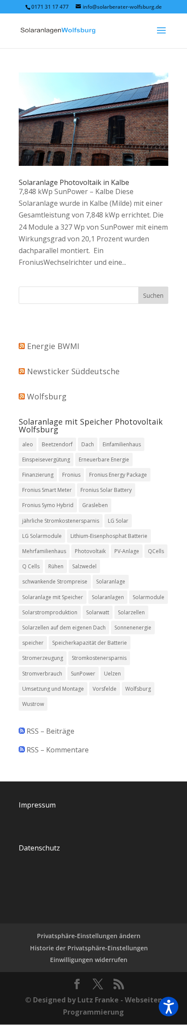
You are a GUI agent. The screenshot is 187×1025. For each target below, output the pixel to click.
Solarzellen (131, 612)
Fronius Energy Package (118, 474)
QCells (156, 551)
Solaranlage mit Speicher (52, 597)
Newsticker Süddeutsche (73, 371)
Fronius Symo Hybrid (47, 505)
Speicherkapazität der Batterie (89, 642)
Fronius (71, 474)
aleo (27, 444)
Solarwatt (97, 612)
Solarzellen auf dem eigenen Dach (64, 627)
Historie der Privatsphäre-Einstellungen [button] (89, 948)
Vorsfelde (105, 688)
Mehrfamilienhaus (44, 551)
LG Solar (118, 520)
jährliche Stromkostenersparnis (60, 520)
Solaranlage (110, 581)
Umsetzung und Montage (53, 688)
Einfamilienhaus (122, 444)
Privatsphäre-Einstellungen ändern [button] (88, 936)
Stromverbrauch (42, 673)
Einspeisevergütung (46, 459)
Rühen (55, 566)
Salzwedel (84, 566)
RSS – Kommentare (57, 750)
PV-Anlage (126, 551)
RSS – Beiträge (49, 731)
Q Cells (31, 566)
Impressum (37, 805)
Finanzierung (37, 474)
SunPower (83, 673)
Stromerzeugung (42, 658)
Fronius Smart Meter (47, 490)
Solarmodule (148, 597)
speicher (32, 642)
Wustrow (33, 704)
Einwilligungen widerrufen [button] (88, 960)
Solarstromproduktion (49, 612)
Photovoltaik (90, 551)
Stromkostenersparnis (99, 658)
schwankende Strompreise (54, 581)
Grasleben (95, 505)
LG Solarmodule (42, 536)
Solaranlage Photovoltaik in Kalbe (74, 182)
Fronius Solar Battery (106, 490)
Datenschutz (39, 848)
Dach (87, 444)
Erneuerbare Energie (104, 459)
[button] (168, 1006)
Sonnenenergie (132, 627)
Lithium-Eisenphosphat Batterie (108, 536)
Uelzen (112, 673)
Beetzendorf (57, 444)
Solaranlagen (108, 597)
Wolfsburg (47, 396)
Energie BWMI (53, 346)
